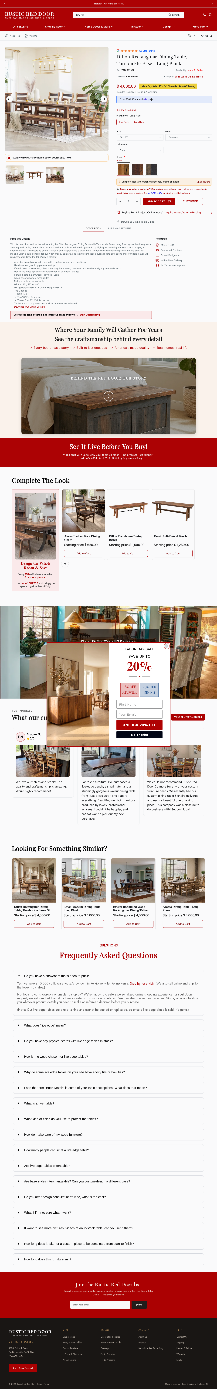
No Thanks (139, 735)
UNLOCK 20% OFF (139, 725)
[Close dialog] (166, 646)
